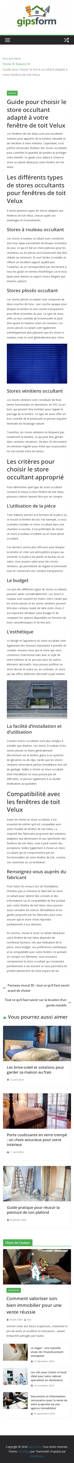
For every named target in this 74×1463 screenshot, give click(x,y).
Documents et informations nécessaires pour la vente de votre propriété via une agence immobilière (49, 1402)
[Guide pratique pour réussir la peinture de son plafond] (37, 1169)
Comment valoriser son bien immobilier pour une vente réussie (34, 1305)
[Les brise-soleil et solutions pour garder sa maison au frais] (37, 1028)
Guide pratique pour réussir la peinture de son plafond (33, 1210)
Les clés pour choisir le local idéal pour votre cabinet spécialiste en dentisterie (48, 1376)
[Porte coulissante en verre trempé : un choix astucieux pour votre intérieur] (37, 1096)
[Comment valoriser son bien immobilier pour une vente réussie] (37, 1266)
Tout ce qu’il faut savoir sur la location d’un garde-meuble (35, 1002)
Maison (12, 93)
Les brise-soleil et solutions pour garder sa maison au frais (35, 1070)
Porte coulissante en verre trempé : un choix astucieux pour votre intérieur (37, 1139)
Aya (29, 1319)
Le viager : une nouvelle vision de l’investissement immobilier (47, 1352)
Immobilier (13, 1290)
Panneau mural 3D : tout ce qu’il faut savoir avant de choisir (39, 988)
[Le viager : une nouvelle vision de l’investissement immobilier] (15, 1355)
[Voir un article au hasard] (66, 40)
